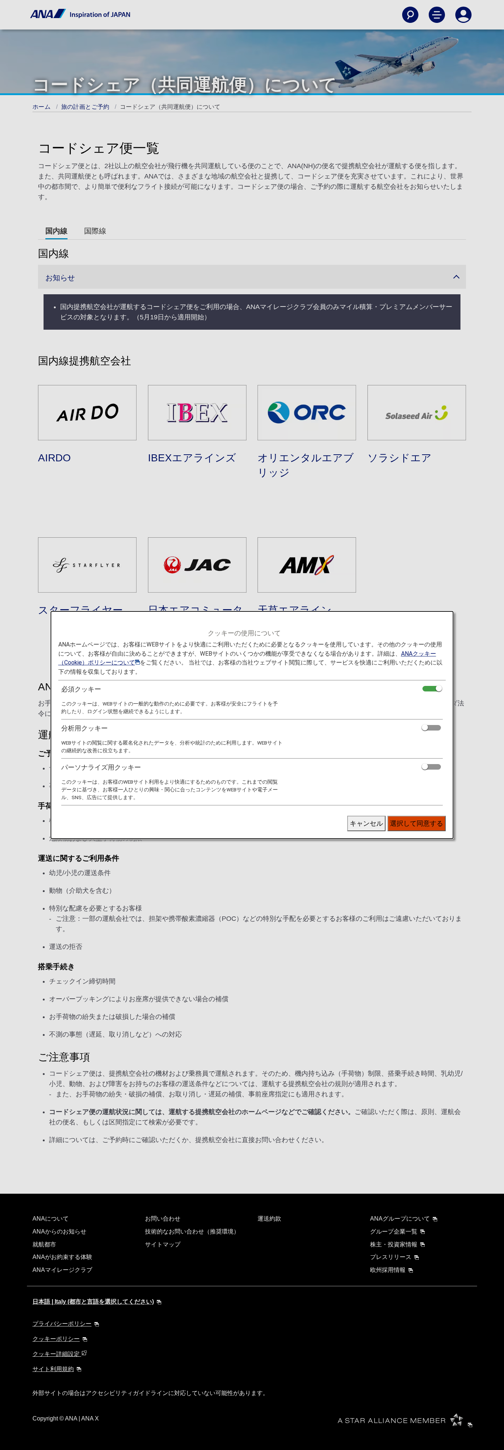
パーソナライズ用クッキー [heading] (101, 767)
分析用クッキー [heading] (84, 728)
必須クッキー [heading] (81, 689)
